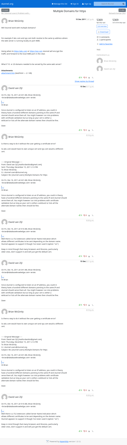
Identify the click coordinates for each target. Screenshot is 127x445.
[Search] (123, 4)
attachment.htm (8, 73)
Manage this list (60, 4)
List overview (102, 26)
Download (104, 32)
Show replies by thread (84, 81)
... (3, 102)
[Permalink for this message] (92, 77)
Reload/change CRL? (117, 13)
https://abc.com (20, 51)
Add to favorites (105, 44)
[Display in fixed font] (89, 77)
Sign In (75, 4)
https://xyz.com (36, 51)
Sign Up (87, 4)
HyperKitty (64, 441)
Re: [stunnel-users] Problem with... (15, 13)
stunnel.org (7, 3)
